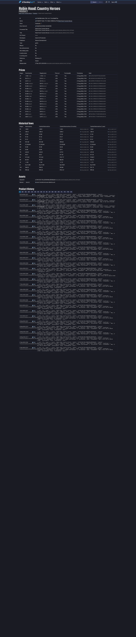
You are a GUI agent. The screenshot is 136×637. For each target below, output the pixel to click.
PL (61, 192)
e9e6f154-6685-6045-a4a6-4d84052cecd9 (45, 182)
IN (46, 192)
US (71, 192)
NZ (55, 192)
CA (32, 192)
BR (29, 192)
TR (64, 192)
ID (44, 192)
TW (68, 192)
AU (26, 192)
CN (35, 192)
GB (41, 192)
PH (58, 192)
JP (49, 192)
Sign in (113, 2)
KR (52, 192)
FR (38, 192)
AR (22, 192)
